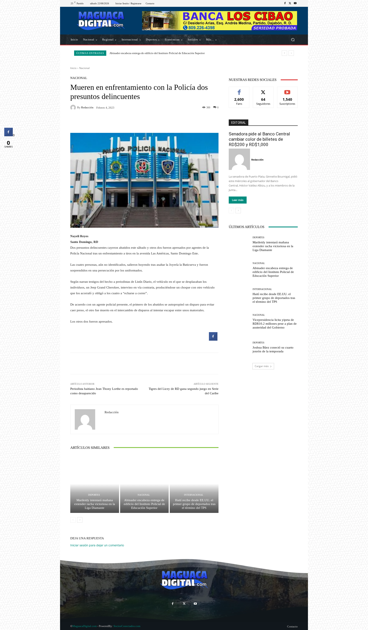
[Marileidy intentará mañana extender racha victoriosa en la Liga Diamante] (94, 484)
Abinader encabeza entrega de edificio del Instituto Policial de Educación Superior (144, 503)
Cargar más (262, 366)
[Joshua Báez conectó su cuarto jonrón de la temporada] (239, 347)
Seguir (263, 90)
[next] (291, 53)
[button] (293, 40)
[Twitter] (290, 3)
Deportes (94, 495)
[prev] (284, 53)
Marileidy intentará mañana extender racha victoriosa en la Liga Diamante (94, 503)
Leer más (237, 200)
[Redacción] (73, 107)
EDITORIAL (238, 122)
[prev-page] (73, 520)
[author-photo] (240, 159)
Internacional (193, 495)
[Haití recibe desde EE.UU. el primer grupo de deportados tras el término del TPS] (194, 484)
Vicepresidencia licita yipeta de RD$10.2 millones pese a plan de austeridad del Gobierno (275, 323)
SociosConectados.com (127, 626)
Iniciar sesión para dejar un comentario (97, 545)
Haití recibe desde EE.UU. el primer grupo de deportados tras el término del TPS (155, 53)
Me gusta (239, 90)
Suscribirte (287, 90)
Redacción (87, 107)
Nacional (84, 68)
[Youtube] (295, 3)
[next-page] (79, 520)
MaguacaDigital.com (84, 626)
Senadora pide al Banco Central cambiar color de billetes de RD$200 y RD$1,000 (259, 139)
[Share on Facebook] (213, 339)
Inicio (73, 68)
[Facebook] (285, 3)
